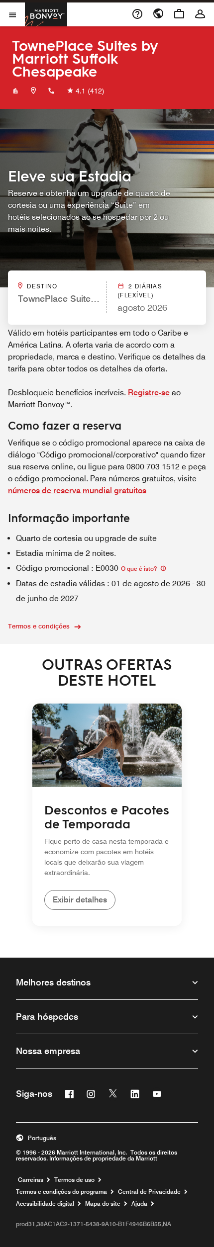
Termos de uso (74, 1179)
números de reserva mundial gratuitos (77, 490)
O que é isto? (139, 568)
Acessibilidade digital (45, 1203)
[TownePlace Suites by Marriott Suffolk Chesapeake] (15, 91)
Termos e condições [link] (39, 626)
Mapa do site (102, 1203)
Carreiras (30, 1179)
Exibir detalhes (80, 899)
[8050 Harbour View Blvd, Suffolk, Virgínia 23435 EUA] (33, 91)
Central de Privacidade (149, 1191)
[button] (107, 1138)
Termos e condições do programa (61, 1191)
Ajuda (139, 1203)
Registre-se (149, 392)
